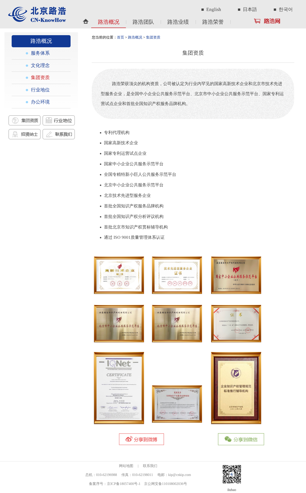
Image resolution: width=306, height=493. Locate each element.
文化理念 (40, 65)
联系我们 (150, 466)
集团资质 (40, 77)
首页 (120, 37)
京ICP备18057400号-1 (123, 484)
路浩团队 (143, 22)
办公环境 (40, 102)
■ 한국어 (283, 9)
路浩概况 (108, 22)
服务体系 (40, 53)
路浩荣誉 (213, 22)
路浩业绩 (178, 22)
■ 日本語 (247, 9)
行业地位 (40, 90)
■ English (211, 9)
